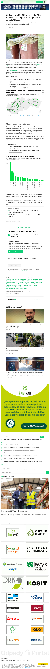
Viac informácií (27, 667)
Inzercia (23, 660)
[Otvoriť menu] (47, 2)
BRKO (40, 279)
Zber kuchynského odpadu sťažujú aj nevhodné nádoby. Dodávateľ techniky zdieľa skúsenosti (25, 211)
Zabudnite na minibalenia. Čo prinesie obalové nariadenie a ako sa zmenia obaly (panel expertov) (23, 461)
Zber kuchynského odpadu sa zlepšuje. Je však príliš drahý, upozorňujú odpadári (24, 147)
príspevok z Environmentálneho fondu (20, 283)
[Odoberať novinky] (47, 472)
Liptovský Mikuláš (10, 282)
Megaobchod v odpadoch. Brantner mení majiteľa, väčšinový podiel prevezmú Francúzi (21, 447)
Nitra (17, 282)
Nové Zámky (23, 282)
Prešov (8, 283)
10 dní (42, 436)
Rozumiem (43, 664)
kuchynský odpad (35, 280)
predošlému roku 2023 (15, 70)
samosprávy (33, 283)
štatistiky (20, 285)
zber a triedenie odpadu (25, 286)
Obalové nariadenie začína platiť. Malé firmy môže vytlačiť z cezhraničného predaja (20, 455)
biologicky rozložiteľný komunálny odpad (16, 279)
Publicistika (11, 28)
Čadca (7, 280)
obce (28, 282)
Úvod (2, 2)
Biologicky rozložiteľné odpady (28, 278)
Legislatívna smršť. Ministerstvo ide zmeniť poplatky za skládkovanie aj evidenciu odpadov (22, 444)
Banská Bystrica (15, 278)
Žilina (25, 288)
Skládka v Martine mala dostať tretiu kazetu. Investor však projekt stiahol (18, 441)
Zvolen (21, 288)
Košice (28, 280)
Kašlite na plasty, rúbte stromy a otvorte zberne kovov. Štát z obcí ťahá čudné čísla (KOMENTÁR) (23, 439)
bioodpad (29, 279)
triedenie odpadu (10, 286)
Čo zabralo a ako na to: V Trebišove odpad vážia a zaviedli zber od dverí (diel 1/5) (19, 458)
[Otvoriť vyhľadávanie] (44, 2)
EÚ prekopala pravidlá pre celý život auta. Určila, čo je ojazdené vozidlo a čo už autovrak (21, 453)
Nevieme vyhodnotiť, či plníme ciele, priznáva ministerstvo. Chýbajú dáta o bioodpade (24, 151)
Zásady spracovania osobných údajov (8, 660)
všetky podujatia (25, 519)
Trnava (17, 286)
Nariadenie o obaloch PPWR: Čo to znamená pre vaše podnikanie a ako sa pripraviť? (20, 450)
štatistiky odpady (28, 285)
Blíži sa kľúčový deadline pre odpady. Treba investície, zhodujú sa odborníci (25, 215)
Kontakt (28, 660)
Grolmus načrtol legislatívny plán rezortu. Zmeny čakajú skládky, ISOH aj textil (19, 463)
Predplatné (39, 2)
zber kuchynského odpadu (12, 288)
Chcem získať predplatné (15, 251)
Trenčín (35, 285)
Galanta (24, 280)
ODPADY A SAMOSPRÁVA (36, 282)
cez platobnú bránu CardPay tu (22, 270)
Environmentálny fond (15, 280)
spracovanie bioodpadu (11, 285)
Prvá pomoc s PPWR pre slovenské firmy (14, 511)
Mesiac (46, 436)
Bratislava (35, 279)
